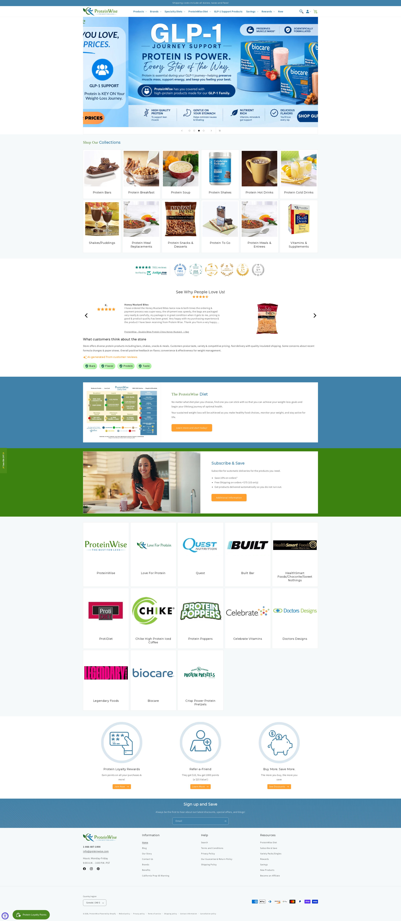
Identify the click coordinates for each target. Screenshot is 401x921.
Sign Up (229, 482)
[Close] (254, 430)
